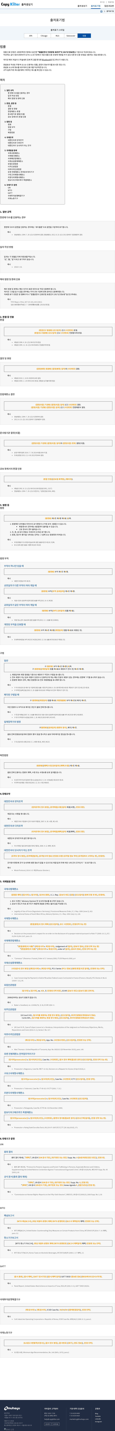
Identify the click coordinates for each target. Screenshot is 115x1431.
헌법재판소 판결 (14, 111)
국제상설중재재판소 (15, 161)
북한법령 (11, 132)
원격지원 (55, 1424)
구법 (9, 129)
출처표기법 (96, 5)
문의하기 (47, 1424)
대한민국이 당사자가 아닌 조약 (19, 145)
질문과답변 (109, 5)
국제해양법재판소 (14, 158)
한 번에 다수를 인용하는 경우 (19, 93)
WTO (10, 190)
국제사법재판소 (14, 153)
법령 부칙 (11, 127)
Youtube (98, 1416)
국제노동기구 (13, 198)
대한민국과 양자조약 (15, 140)
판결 (9, 106)
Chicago (44, 35)
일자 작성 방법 (13, 95)
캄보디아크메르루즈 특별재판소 (20, 180)
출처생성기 (82, 5)
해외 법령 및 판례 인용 (16, 98)
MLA (57, 35)
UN (9, 187)
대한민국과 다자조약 (15, 142)
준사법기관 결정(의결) (16, 114)
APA (30, 35)
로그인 (102, 2)
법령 (9, 124)
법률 (84, 35)
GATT (10, 193)
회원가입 (111, 2)
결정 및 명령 (12, 108)
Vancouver (70, 35)
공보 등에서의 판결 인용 (17, 116)
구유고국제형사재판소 (16, 174)
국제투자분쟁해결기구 (16, 195)
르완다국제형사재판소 (16, 177)
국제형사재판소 (14, 155)
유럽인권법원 (13, 163)
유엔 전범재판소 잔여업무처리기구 (21, 172)
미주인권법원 (13, 166)
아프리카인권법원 (14, 169)
